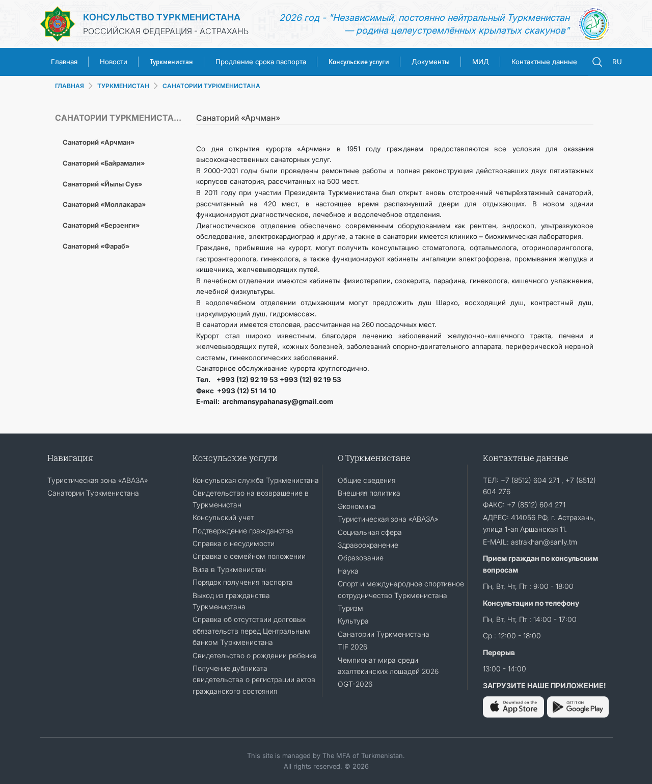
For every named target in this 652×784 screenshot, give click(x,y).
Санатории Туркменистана (93, 493)
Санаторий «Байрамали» (104, 163)
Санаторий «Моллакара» (104, 204)
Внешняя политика (369, 493)
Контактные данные (544, 62)
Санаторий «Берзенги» (101, 225)
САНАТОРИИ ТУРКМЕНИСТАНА (211, 86)
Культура (353, 620)
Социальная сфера (370, 532)
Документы (431, 62)
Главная (64, 62)
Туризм (350, 608)
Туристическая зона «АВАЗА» (97, 480)
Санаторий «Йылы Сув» (102, 184)
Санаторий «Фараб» (96, 246)
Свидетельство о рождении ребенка (255, 655)
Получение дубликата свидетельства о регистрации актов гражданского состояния (254, 679)
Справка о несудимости (234, 543)
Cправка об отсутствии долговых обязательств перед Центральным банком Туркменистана (251, 630)
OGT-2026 (355, 684)
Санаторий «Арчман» (98, 142)
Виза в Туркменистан (229, 569)
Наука (348, 570)
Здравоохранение (368, 544)
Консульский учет (223, 517)
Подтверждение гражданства (243, 530)
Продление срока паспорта (260, 62)
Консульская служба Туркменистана (256, 480)
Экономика (357, 506)
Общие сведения (366, 480)
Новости (113, 62)
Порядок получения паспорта (243, 582)
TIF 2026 (352, 646)
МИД (480, 62)
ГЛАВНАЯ (69, 86)
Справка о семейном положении (249, 556)
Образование (361, 557)
